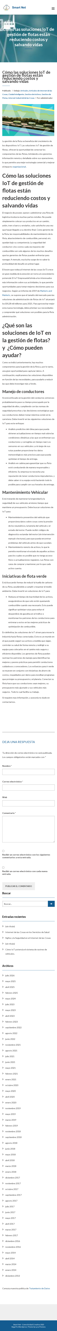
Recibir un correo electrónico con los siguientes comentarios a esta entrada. (26, 856)
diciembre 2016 (12, 1241)
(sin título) (10, 926)
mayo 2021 (10, 1068)
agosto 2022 (11, 1033)
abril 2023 (10, 1016)
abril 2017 (10, 1223)
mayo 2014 (10, 1252)
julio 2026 (9, 975)
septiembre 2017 (13, 1195)
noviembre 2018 (13, 1131)
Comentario (9, 813)
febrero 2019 (11, 1125)
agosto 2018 (11, 1143)
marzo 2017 (10, 1229)
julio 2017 (9, 1206)
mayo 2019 (10, 1114)
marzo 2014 (10, 1264)
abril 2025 (10, 987)
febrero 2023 (11, 1021)
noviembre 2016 (13, 1247)
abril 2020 (10, 1096)
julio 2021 (9, 1056)
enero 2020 (10, 1102)
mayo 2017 (10, 1218)
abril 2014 (10, 1258)
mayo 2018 (10, 1154)
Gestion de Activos (33, 94)
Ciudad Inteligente (16, 94)
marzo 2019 (10, 1120)
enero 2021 (10, 1079)
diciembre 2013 (12, 1275)
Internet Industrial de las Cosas (21, 98)
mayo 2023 (10, 1010)
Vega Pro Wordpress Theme (22, 1327)
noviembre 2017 (13, 1183)
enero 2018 (10, 1172)
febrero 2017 (11, 1235)
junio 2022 (10, 1039)
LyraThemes (41, 1327)
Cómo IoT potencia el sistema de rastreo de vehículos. (26, 951)
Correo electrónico (12, 781)
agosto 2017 (11, 1200)
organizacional (19, 166)
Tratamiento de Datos (39, 1288)
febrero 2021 (11, 1073)
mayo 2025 (10, 981)
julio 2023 (9, 1004)
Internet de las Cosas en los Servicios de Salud (27, 932)
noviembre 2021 (13, 1044)
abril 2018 (10, 1160)
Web (4, 797)
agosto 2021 (11, 1050)
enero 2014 (10, 1270)
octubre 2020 (11, 1085)
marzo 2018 (10, 1166)
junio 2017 (10, 1212)
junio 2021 (10, 1062)
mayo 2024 (10, 998)
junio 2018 (10, 1148)
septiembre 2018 (13, 1137)
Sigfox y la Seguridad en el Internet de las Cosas (28, 938)
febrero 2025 (11, 992)
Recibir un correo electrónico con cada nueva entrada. (24, 872)
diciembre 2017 (12, 1177)
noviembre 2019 (13, 1108)
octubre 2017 (11, 1189)
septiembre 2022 (13, 1027)
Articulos (24, 91)
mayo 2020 (10, 1091)
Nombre (7, 766)
